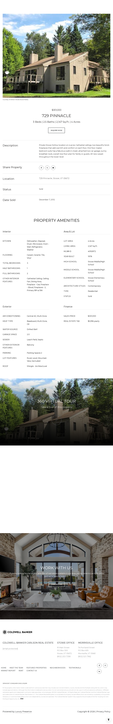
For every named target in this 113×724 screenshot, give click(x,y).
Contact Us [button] (56, 584)
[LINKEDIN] (99, 671)
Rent (21, 671)
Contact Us (31, 671)
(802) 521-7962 (84, 656)
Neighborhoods (57, 668)
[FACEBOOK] (99, 665)
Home (3, 668)
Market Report (8, 671)
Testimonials (75, 668)
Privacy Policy (103, 711)
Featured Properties (36, 668)
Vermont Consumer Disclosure (15, 683)
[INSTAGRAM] (105, 665)
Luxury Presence (23, 711)
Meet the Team (16, 668)
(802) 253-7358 (64, 656)
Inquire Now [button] (56, 130)
